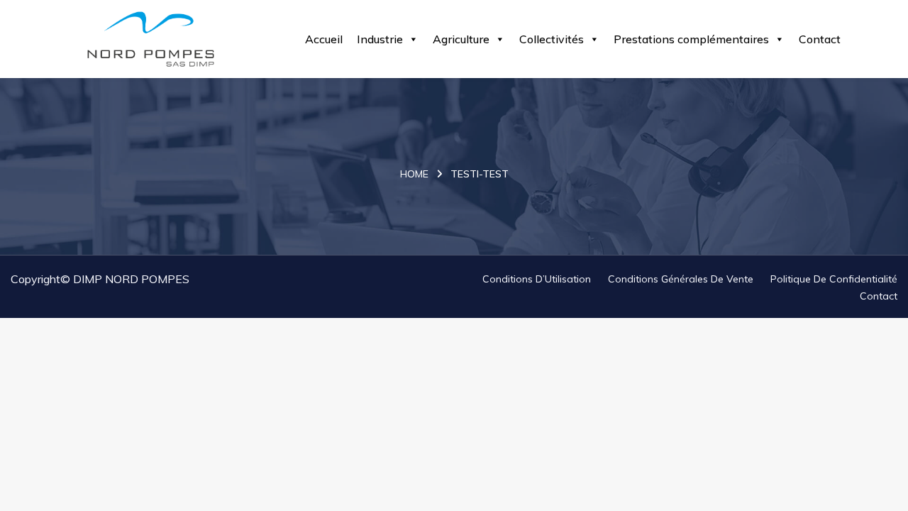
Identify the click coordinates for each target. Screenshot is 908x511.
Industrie (380, 39)
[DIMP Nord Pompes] (150, 39)
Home (414, 173)
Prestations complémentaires (691, 39)
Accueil (324, 39)
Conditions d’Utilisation (536, 279)
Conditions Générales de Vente (680, 279)
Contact (820, 39)
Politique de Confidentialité (833, 279)
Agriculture (461, 39)
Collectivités (551, 39)
